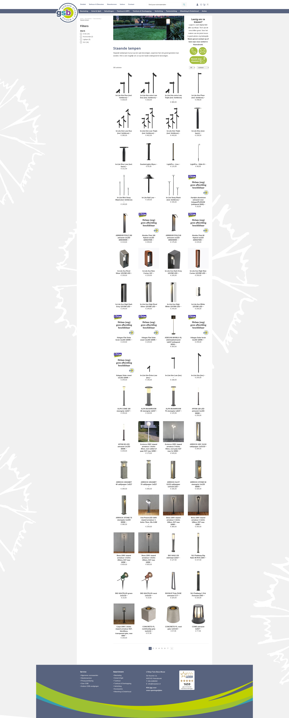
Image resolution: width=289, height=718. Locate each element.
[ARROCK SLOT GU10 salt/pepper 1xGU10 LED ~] (173, 469)
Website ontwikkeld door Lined (144, 717)
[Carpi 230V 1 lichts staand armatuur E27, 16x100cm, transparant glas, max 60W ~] (124, 614)
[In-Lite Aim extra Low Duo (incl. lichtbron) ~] (148, 84)
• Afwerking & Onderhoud (122, 691)
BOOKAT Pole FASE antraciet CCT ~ (173, 594)
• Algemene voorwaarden (89, 675)
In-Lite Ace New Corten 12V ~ (148, 272)
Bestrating (84, 11)
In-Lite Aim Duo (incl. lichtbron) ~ (124, 96)
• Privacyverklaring (86, 681)
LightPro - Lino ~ (173, 164)
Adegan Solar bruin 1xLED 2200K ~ (198, 339)
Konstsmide (88, 36)
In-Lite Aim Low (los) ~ (173, 376)
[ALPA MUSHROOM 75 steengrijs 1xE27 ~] (173, 396)
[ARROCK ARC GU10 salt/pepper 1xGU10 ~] (198, 431)
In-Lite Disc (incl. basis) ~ (198, 132)
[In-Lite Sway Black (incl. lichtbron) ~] (173, 184)
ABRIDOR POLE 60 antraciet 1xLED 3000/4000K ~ (173, 237)
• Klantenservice (86, 678)
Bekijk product (123, 104)
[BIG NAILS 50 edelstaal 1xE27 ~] (173, 542)
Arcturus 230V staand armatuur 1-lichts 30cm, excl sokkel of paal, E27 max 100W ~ (148, 447)
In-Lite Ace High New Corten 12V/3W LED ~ (198, 272)
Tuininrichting (171, 11)
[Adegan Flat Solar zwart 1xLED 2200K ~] (148, 324)
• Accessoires (118, 689)
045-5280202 (152, 681)
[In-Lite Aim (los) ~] (198, 362)
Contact (131, 4)
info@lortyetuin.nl (154, 684)
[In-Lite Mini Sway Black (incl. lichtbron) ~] (124, 184)
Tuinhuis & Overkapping (142, 11)
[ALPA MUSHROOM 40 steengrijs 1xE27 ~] (148, 396)
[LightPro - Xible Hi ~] (198, 151)
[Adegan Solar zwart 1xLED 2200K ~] (124, 362)
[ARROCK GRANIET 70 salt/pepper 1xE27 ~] (148, 469)
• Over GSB (84, 683)
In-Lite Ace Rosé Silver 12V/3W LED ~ (124, 272)
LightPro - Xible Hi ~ (198, 164)
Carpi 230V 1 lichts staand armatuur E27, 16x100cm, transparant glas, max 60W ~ (123, 631)
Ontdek (83, 4)
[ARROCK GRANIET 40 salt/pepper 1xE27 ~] (124, 469)
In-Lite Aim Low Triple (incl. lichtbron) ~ (148, 132)
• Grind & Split (118, 678)
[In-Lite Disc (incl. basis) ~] (198, 118)
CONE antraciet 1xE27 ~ (198, 628)
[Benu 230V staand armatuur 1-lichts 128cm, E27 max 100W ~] (173, 505)
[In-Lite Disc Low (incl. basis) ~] (124, 151)
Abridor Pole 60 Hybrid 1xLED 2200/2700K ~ (198, 237)
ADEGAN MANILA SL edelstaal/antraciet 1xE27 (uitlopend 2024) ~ (173, 341)
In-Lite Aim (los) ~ (198, 375)
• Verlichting (117, 686)
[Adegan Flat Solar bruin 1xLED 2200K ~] (124, 324)
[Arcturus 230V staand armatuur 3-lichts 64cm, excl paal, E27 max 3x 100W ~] (173, 431)
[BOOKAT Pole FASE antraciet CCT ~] (173, 580)
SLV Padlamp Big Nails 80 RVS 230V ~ (198, 557)
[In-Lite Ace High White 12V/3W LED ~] (173, 295)
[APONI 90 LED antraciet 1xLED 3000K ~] (124, 431)
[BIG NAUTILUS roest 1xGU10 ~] (148, 580)
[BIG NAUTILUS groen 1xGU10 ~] (124, 580)
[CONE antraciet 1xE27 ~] (198, 614)
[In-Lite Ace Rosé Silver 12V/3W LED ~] (124, 258)
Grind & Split (96, 11)
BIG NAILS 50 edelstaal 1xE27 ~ (173, 557)
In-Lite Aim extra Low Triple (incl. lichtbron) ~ (173, 97)
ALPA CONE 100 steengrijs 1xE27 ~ (124, 410)
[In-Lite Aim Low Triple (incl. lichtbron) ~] (148, 118)
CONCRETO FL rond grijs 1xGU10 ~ (173, 628)
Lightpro (86, 39)
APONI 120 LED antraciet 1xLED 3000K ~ (198, 411)
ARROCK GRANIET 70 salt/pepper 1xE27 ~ (149, 484)
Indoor (122, 4)
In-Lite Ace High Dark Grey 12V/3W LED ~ (123, 305)
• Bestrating (117, 675)
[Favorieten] (201, 4)
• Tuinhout (116, 681)
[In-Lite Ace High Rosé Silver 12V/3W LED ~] (148, 295)
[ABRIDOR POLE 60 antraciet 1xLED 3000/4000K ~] (173, 222)
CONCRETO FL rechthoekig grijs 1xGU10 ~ (148, 629)
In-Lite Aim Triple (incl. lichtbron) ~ (173, 132)
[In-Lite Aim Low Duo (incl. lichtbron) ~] (124, 118)
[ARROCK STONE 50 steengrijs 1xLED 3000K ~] (198, 469)
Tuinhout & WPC (123, 11)
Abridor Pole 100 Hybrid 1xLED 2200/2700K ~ (148, 237)
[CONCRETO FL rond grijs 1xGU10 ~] (173, 614)
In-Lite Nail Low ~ (149, 197)
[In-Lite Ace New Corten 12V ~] (148, 258)
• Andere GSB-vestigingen (89, 686)
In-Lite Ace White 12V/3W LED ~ (198, 305)
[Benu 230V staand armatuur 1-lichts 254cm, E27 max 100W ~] (124, 542)
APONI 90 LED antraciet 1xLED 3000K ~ (124, 446)
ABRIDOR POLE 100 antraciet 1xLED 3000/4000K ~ (124, 237)
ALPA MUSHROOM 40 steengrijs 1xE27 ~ (148, 410)
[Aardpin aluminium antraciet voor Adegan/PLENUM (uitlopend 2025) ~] (198, 184)
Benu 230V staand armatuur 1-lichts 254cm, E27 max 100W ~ (124, 559)
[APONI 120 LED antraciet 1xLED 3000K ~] (198, 396)
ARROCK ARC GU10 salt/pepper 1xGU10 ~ (198, 445)
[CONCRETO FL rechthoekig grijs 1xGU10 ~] (148, 614)
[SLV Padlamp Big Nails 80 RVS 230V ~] (198, 542)
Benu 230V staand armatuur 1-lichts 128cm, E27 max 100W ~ (173, 521)
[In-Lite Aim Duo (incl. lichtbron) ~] (124, 84)
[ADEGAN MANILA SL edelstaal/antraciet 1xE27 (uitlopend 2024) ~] (173, 324)
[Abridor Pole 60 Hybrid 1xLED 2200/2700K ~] (198, 222)
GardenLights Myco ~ (148, 164)
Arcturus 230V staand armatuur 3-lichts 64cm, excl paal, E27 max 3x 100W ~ (173, 447)
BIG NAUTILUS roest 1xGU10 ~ (148, 594)
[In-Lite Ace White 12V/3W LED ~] (198, 293)
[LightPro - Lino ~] (173, 151)
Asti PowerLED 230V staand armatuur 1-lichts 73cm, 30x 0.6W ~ (148, 521)
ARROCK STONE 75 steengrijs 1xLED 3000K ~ (124, 520)
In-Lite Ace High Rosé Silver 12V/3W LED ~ (148, 305)
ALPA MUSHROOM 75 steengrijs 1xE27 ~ (173, 410)
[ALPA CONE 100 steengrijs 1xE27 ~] (124, 396)
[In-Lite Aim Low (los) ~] (173, 362)
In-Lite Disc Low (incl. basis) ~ (123, 165)
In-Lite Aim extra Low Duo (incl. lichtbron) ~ (148, 96)
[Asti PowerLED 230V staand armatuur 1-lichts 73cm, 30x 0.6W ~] (148, 505)
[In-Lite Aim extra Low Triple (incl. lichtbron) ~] (173, 84)
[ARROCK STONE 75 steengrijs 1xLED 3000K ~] (124, 505)
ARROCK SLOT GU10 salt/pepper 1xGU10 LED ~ (173, 484)
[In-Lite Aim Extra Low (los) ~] (148, 362)
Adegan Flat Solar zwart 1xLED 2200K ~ (148, 339)
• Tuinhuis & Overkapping (122, 683)
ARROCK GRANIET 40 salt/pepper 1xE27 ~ (124, 484)
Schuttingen (109, 11)
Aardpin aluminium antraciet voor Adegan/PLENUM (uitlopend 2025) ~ (198, 201)
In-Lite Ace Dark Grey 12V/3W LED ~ (173, 272)
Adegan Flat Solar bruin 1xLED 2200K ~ (124, 339)
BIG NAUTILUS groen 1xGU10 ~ (123, 594)
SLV (86, 42)
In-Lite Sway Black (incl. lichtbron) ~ (173, 199)
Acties (204, 11)
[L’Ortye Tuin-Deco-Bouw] (67, 12)
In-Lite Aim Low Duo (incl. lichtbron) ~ (124, 132)
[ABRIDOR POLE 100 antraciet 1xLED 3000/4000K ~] (124, 222)
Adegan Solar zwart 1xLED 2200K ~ (124, 376)
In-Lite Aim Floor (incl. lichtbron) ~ (198, 96)
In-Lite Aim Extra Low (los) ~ (148, 376)
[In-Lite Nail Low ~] (148, 183)
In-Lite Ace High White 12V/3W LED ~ (173, 305)
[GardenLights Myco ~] (148, 151)
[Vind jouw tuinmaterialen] (184, 4)
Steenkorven (112, 4)
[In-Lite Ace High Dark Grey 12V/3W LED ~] (124, 295)
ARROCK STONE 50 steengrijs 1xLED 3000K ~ (198, 484)
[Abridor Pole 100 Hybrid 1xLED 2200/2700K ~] (148, 222)
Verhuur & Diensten (96, 4)
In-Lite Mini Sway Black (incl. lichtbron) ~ (123, 200)
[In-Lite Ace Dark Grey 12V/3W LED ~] (173, 263)
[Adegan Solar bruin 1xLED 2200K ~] (198, 324)
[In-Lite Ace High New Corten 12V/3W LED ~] (198, 258)
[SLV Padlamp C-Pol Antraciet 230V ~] (198, 580)
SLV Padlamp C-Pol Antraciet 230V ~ (198, 594)
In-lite (86, 34)
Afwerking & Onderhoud (189, 11)
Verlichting (159, 11)
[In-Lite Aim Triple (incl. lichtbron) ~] (173, 118)
